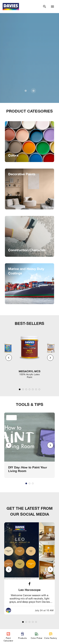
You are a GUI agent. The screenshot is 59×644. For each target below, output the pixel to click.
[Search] (45, 6)
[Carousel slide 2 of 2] (33, 90)
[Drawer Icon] (52, 6)
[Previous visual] (9, 358)
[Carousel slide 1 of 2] (25, 90)
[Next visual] (50, 358)
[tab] (19, 389)
